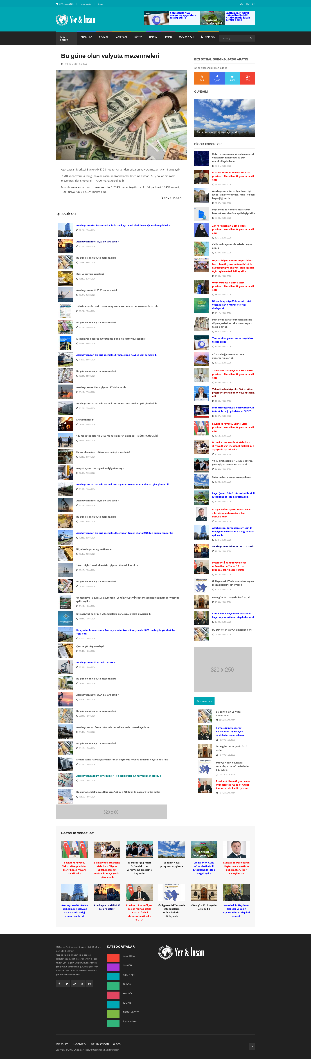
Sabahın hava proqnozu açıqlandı (217, 132)
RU (247, 3)
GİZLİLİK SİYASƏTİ (100, 1044)
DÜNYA (138, 36)
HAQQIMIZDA (80, 1044)
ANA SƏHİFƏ (64, 38)
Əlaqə (100, 4)
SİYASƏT (103, 36)
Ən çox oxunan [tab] (204, 701)
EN (253, 3)
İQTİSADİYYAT (208, 36)
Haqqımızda (85, 4)
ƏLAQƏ (117, 1044)
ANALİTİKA (86, 36)
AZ (242, 3)
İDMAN (168, 36)
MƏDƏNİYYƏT (186, 36)
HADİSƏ (153, 36)
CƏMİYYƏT (121, 36)
